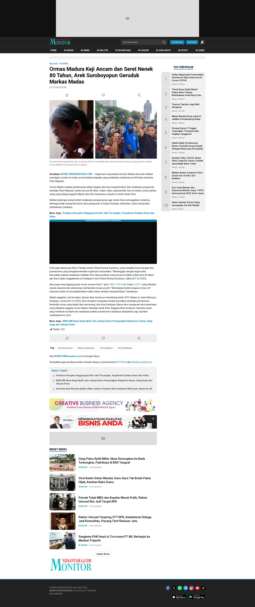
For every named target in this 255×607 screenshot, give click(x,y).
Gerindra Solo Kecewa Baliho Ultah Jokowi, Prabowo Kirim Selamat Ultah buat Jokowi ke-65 (104, 388)
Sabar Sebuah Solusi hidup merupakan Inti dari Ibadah (186, 204)
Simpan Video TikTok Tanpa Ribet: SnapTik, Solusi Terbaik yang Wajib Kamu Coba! (187, 161)
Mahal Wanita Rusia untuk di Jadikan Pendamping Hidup (186, 118)
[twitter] (174, 588)
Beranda (53, 63)
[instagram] (191, 588)
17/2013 (118, 284)
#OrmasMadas (124, 348)
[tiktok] (203, 588)
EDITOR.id (121, 362)
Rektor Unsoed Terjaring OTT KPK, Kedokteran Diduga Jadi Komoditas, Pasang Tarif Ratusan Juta (115, 519)
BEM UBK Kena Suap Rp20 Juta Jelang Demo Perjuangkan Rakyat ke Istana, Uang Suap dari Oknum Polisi (104, 382)
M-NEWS (64, 63)
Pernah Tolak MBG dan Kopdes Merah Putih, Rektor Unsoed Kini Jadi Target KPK (113, 499)
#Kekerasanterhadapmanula (87, 348)
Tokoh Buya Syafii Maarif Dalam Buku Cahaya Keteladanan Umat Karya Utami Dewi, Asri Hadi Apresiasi (187, 94)
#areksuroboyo (65, 348)
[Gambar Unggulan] (103, 129)
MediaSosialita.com (141, 362)
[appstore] (179, 599)
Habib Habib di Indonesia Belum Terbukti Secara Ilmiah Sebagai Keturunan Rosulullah (187, 146)
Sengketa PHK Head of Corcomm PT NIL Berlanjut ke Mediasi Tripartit (114, 538)
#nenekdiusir (106, 348)
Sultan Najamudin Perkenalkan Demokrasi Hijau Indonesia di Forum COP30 (188, 77)
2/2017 (137, 284)
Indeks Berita (103, 554)
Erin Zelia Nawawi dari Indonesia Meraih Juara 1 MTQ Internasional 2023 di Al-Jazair (188, 190)
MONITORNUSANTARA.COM (76, 174)
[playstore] (197, 599)
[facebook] (168, 588)
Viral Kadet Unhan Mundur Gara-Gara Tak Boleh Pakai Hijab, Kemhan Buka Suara (115, 480)
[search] (164, 42)
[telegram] (185, 588)
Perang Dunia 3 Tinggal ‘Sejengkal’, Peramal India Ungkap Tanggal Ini (185, 131)
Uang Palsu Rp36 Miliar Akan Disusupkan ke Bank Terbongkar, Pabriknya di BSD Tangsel (112, 460)
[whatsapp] (180, 588)
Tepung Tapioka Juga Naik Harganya (185, 106)
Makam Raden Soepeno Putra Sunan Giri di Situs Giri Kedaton (187, 175)
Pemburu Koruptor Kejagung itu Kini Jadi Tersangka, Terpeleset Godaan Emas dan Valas (102, 375)
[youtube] (197, 588)
